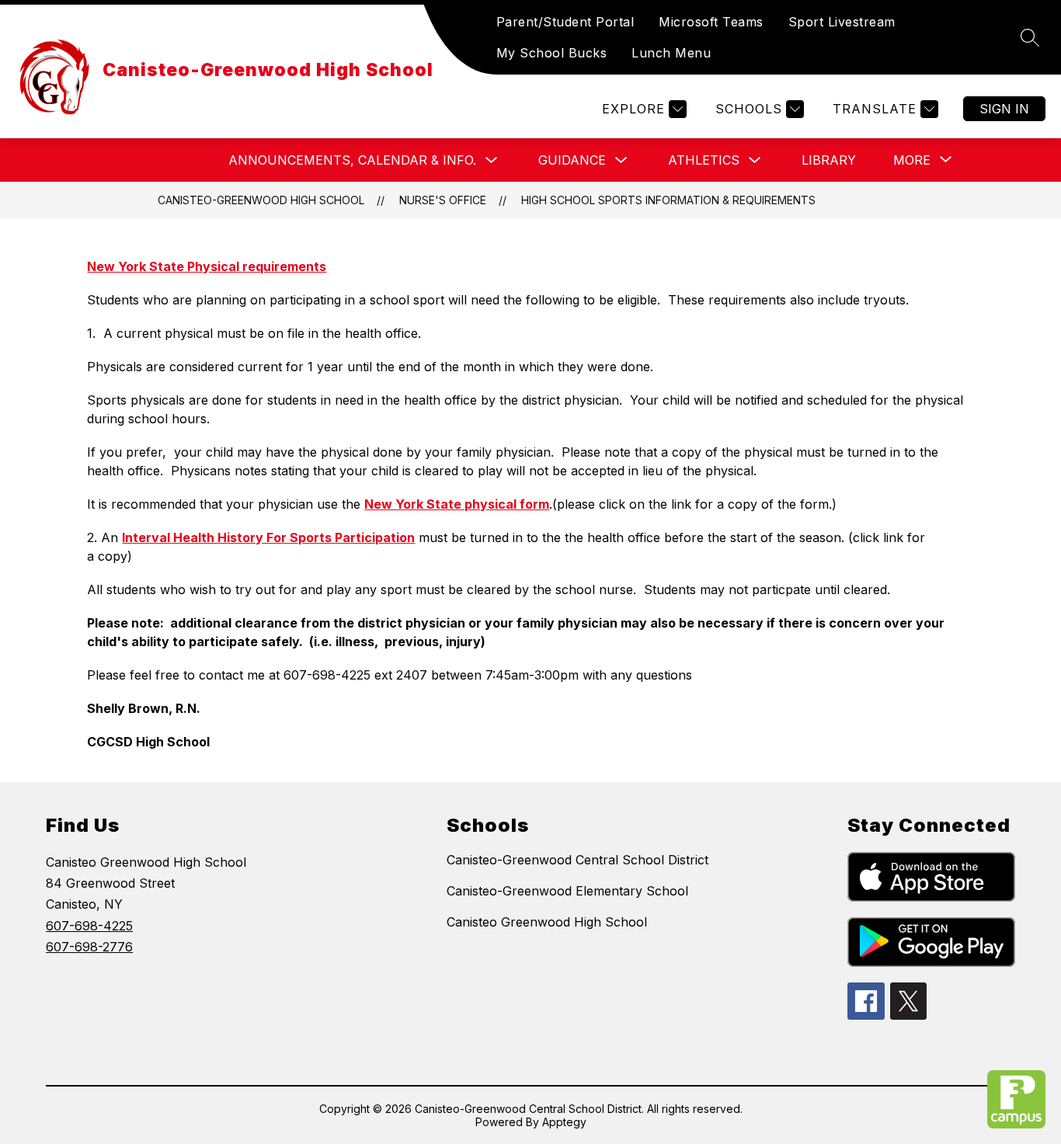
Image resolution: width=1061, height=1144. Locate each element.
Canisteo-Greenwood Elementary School (567, 891)
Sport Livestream (842, 22)
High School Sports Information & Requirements (668, 200)
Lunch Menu (671, 53)
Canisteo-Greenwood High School (261, 200)
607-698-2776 (89, 946)
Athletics (703, 160)
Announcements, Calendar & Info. (352, 160)
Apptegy (564, 1121)
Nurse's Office (442, 200)
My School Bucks (551, 53)
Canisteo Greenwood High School (547, 922)
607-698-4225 (89, 926)
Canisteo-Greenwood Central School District (577, 860)
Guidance (572, 160)
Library (829, 160)
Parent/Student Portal (565, 22)
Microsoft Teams (711, 22)
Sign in (1004, 108)
